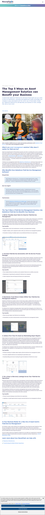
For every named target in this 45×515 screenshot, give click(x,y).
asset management (16, 147)
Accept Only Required (23, 508)
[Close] (43, 498)
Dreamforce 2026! (25, 5)
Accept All (23, 505)
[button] (42, 2)
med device (20, 155)
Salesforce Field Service (25, 162)
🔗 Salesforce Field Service (8, 441)
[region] (22, 506)
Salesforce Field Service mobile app (18, 201)
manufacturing (11, 155)
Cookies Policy (18, 503)
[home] (7, 2)
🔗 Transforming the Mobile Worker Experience (13, 443)
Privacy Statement (26, 503)
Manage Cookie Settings (22, 511)
